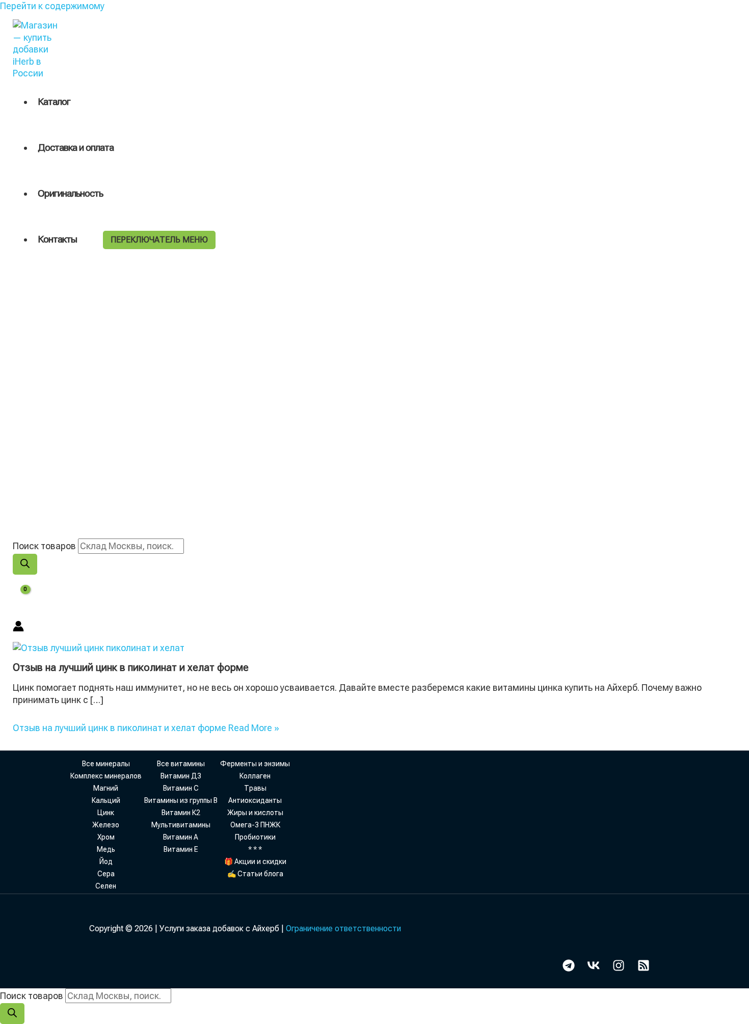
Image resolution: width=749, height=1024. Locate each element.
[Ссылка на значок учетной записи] (18, 627)
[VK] (593, 968)
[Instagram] (618, 968)
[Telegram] (569, 968)
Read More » (146, 727)
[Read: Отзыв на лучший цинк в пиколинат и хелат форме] (98, 647)
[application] (81, 239)
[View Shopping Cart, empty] (18, 597)
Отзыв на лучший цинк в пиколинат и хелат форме (131, 667)
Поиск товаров (44, 546)
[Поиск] (25, 564)
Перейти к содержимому (52, 6)
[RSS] (643, 968)
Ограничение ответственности (343, 928)
